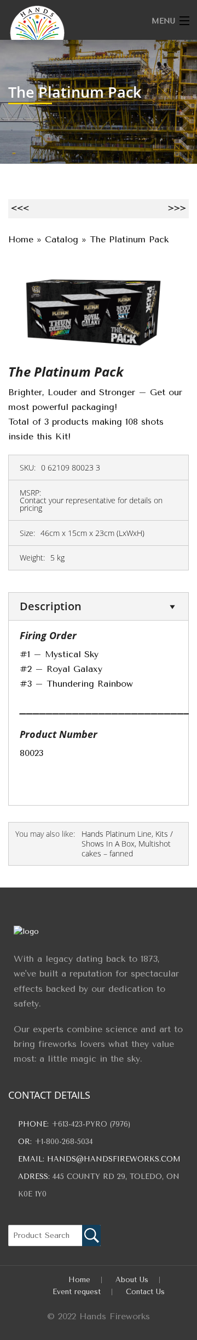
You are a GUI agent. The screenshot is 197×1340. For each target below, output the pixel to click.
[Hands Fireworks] (80, 32)
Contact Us (145, 1292)
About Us (131, 1280)
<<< (20, 208)
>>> (177, 208)
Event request (77, 1292)
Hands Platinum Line (117, 834)
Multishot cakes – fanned (126, 848)
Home (79, 1280)
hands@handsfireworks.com (114, 1159)
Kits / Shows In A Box (127, 839)
